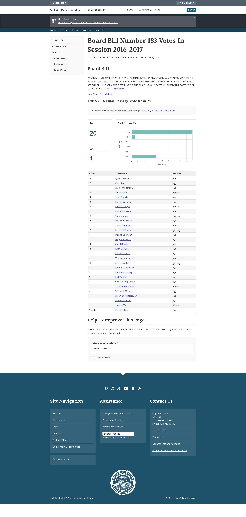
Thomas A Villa (122, 258)
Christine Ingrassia (125, 281)
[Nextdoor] (133, 388)
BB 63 (147, 110)
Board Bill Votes (101, 30)
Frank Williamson (124, 187)
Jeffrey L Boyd (122, 206)
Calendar (57, 433)
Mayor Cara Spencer (94, 9)
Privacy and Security (112, 420)
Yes (97, 348)
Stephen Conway (123, 272)
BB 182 (155, 110)
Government (145, 9)
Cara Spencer (122, 215)
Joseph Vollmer (123, 263)
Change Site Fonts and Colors (117, 413)
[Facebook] (106, 388)
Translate (125, 437)
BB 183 (163, 110)
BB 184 (171, 110)
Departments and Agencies (166, 443)
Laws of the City (71, 30)
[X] (118, 388)
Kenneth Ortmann (124, 267)
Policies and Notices (112, 426)
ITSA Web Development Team (77, 497)
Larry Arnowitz (122, 253)
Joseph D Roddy (123, 230)
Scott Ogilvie (121, 197)
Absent (176, 192)
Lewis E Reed (121, 310)
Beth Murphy (122, 248)
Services (131, 9)
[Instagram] (112, 388)
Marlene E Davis (123, 220)
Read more (118, 88)
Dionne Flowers (123, 300)
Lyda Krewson (122, 178)
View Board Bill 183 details (101, 94)
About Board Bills (59, 46)
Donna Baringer (123, 234)
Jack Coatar (121, 277)
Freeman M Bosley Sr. (126, 295)
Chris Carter (121, 183)
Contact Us (158, 437)
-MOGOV (65, 10)
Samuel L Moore (123, 291)
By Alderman (59, 64)
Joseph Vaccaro (123, 202)
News (157, 9)
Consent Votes (60, 70)
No (91, 148)
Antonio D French (124, 211)
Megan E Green (123, 239)
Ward (91, 173)
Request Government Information (169, 450)
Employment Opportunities (66, 446)
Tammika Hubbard (124, 286)
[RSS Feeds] (139, 388)
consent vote (125, 110)
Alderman (120, 173)
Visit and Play (59, 440)
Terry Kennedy (122, 225)
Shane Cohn (121, 192)
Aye (92, 123)
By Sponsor (56, 52)
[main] (123, 200)
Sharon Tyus (121, 305)
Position (177, 173)
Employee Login (61, 459)
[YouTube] (126, 388)
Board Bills (86, 30)
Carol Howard (122, 244)
